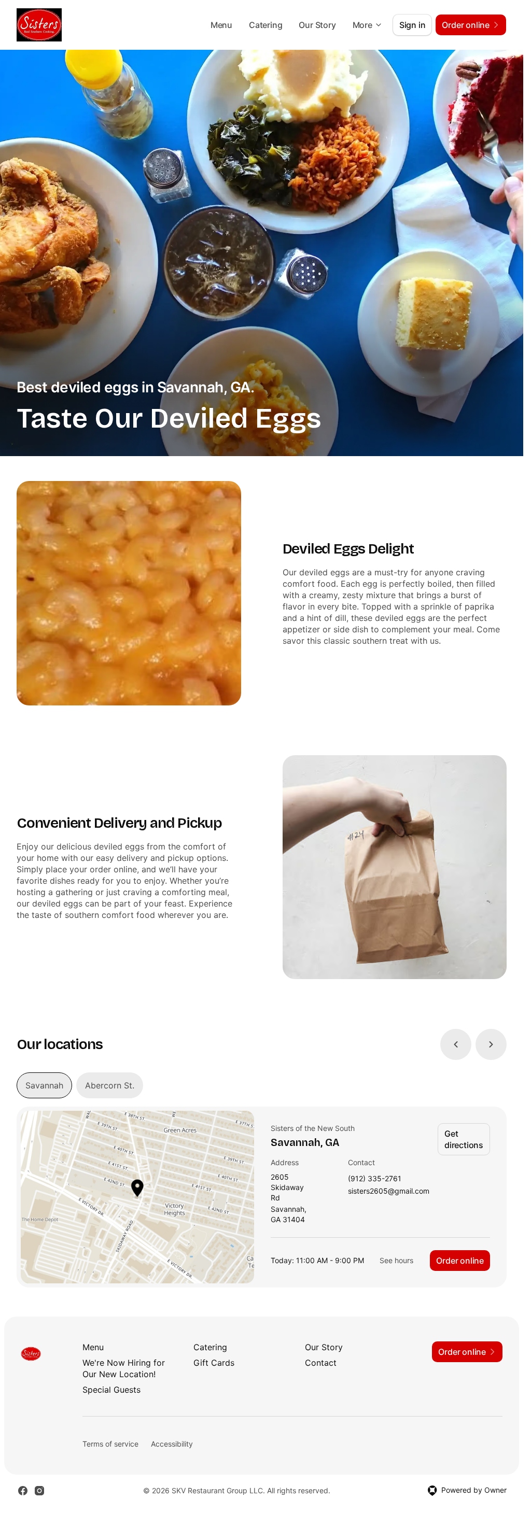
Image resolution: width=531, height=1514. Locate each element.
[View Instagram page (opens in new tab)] (39, 1490)
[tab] (44, 1085)
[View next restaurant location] (491, 1044)
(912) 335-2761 (374, 1179)
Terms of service (110, 1443)
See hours (396, 1260)
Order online (460, 1260)
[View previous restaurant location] (455, 1044)
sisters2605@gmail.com (388, 1191)
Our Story (317, 25)
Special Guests (111, 1389)
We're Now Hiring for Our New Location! (123, 1368)
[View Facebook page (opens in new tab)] (23, 1490)
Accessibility (172, 1443)
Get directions (463, 1139)
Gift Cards (213, 1362)
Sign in (412, 25)
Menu (221, 25)
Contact (321, 1362)
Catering (265, 25)
